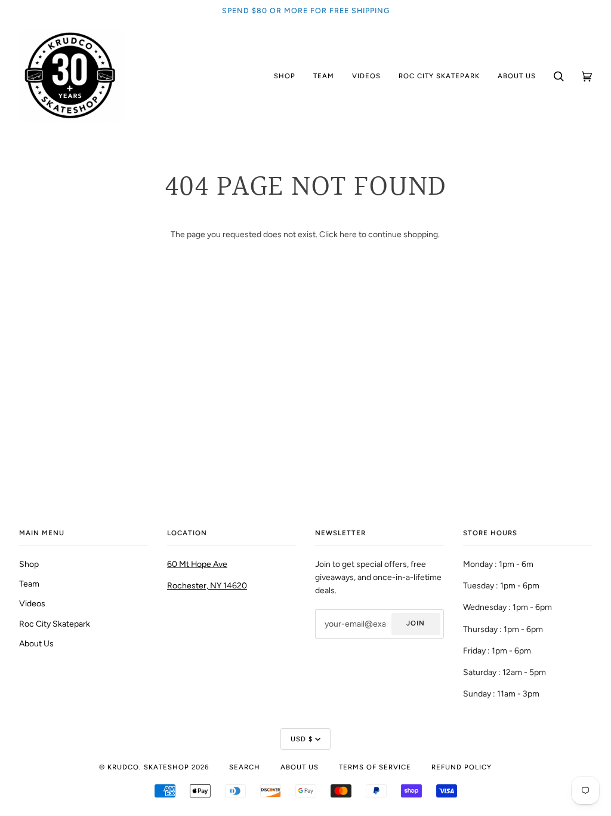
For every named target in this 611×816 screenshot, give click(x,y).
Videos (32, 603)
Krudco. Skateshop (148, 767)
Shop (29, 564)
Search (244, 767)
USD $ (302, 739)
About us (299, 767)
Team (29, 583)
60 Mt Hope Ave (197, 564)
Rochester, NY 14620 (207, 585)
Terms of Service (375, 767)
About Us (36, 643)
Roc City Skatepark (54, 623)
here (348, 234)
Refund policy (461, 767)
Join (415, 623)
